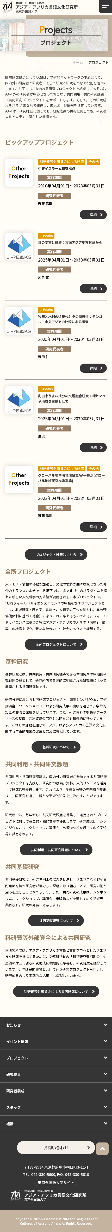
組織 (10, 1123)
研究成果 (13, 1074)
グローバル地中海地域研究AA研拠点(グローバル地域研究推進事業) (71, 478)
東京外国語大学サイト (56, 1182)
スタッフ (13, 1107)
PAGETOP (102, 1148)
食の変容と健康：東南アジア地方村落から (70, 242)
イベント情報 (17, 1041)
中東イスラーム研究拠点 (56, 168)
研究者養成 (15, 1090)
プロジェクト (17, 1058)
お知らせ (13, 1025)
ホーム (78, 62)
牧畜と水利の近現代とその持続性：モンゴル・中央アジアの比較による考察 (70, 319)
